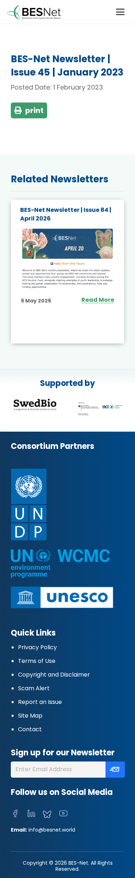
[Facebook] (15, 813)
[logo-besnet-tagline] (33, 12)
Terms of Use (36, 661)
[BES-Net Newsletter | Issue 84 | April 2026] (67, 259)
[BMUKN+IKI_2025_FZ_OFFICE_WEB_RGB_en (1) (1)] (100, 408)
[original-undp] (59, 505)
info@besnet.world (51, 829)
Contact (30, 729)
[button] (120, 12)
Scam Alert (34, 688)
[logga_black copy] (35, 404)
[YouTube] (63, 813)
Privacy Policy (37, 647)
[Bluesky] (47, 814)
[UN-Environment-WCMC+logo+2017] (60, 563)
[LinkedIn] (31, 813)
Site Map (30, 715)
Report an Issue (40, 702)
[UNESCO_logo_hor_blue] (62, 597)
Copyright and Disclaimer (54, 674)
